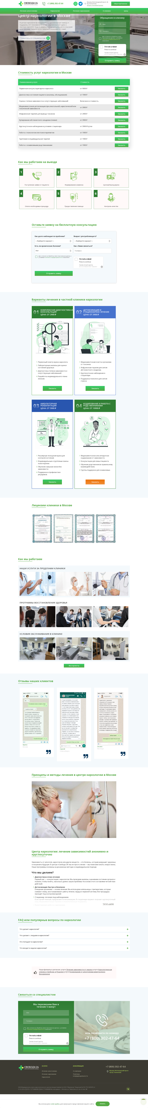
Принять (102, 1104)
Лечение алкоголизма (28, 11)
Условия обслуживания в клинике (41, 634)
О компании (77, 1071)
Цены (126, 11)
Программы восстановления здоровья (43, 602)
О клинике (107, 11)
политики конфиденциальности (111, 39)
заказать (121, 88)
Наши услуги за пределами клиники (42, 568)
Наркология (55, 11)
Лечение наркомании (81, 11)
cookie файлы (55, 1104)
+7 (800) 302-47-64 (55, 3)
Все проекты (74, 666)
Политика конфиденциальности (80, 1075)
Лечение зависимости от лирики (79, 970)
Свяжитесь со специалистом (32, 38)
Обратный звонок (120, 4)
